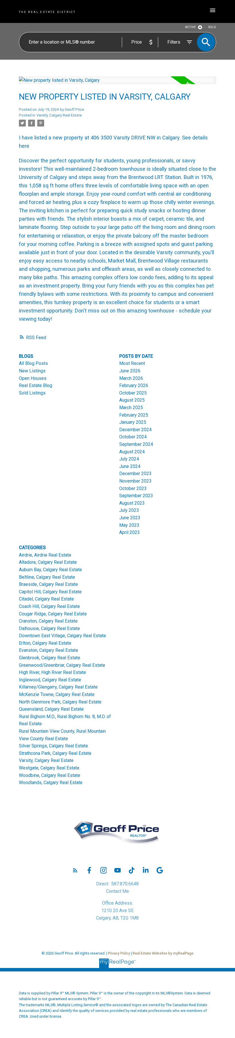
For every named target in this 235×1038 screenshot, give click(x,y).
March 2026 (131, 378)
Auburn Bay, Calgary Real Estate (50, 569)
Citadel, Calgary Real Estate (46, 599)
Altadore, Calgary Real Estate (48, 562)
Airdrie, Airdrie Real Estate (45, 555)
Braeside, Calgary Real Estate (48, 584)
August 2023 (132, 503)
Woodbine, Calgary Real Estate (49, 775)
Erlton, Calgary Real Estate (45, 643)
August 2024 (132, 451)
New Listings (32, 371)
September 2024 (136, 444)
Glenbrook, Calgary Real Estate (49, 657)
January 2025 (132, 422)
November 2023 (135, 481)
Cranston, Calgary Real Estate (48, 621)
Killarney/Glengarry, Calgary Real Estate (58, 687)
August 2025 (132, 400)
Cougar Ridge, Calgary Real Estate (53, 614)
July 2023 (129, 510)
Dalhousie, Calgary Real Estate (49, 628)
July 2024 (129, 459)
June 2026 (129, 371)
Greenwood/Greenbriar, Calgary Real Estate (62, 665)
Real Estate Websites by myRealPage (163, 953)
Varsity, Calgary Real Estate (59, 115)
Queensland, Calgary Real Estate (51, 709)
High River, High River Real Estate (52, 672)
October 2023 (133, 488)
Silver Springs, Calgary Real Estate (53, 746)
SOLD (212, 27)
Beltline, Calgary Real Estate (47, 577)
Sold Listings (32, 393)
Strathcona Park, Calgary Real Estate (55, 753)
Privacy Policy (119, 953)
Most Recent (132, 363)
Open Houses (32, 378)
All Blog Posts (33, 363)
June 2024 (129, 466)
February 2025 (133, 415)
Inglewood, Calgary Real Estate (50, 680)
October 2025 (133, 393)
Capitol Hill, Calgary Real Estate (50, 591)
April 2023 (129, 532)
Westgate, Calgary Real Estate (49, 768)
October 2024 (133, 437)
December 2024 (135, 429)
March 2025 (131, 407)
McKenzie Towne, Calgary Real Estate (57, 694)
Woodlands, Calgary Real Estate (51, 782)
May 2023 (129, 525)
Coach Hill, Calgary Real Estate (49, 606)
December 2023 (135, 473)
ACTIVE (190, 27)
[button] (75, 870)
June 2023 (129, 517)
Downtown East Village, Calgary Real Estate (62, 635)
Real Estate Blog (35, 385)
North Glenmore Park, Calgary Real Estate (60, 702)
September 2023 (136, 495)
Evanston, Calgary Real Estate (48, 650)
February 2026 (133, 385)
